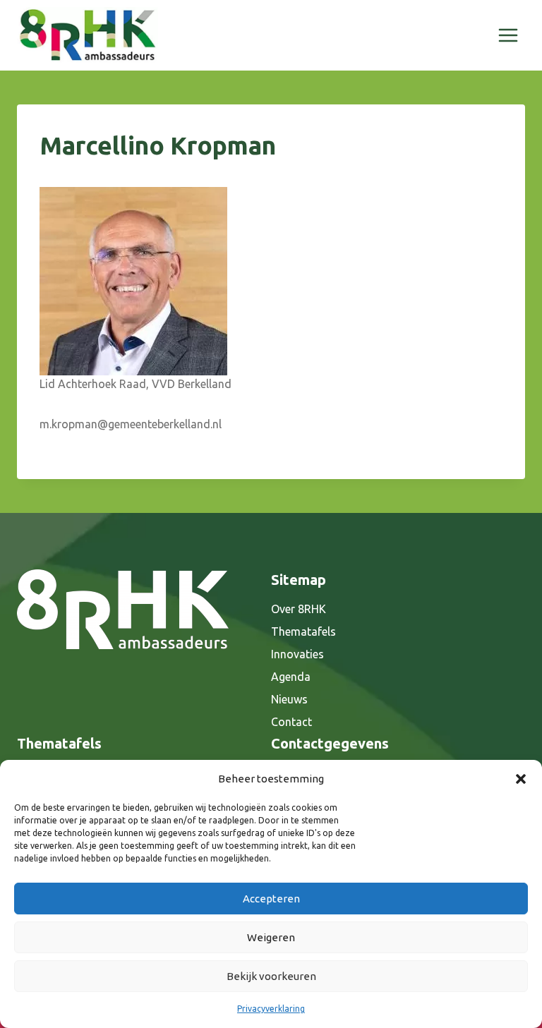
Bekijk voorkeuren (271, 976)
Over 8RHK (298, 609)
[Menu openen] (507, 35)
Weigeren (271, 937)
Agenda (291, 676)
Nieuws (289, 699)
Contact (291, 721)
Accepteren (271, 899)
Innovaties (297, 654)
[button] (521, 779)
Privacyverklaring (271, 1008)
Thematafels (303, 631)
